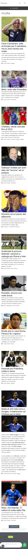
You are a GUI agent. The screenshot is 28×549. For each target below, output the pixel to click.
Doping (13, 63)
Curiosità (13, 183)
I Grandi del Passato (14, 226)
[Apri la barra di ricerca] (19, 3)
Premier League (15, 139)
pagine (17, 438)
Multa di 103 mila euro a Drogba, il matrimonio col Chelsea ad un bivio (13, 411)
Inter (12, 268)
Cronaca (5, 226)
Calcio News (6, 63)
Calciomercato (7, 473)
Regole (22, 139)
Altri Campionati (7, 305)
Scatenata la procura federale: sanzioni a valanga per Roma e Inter (13, 254)
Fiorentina (13, 99)
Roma (15, 268)
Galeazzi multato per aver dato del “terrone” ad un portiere (13, 170)
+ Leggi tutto (14, 526)
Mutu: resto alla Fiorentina (13, 89)
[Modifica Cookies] (2, 546)
